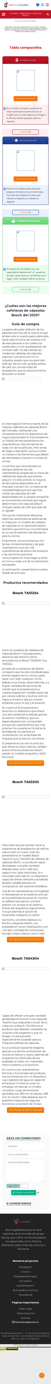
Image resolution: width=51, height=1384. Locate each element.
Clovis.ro (25, 1271)
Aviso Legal (25, 1308)
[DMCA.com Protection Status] (9, 1350)
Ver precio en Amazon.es (25, 98)
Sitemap (25, 1318)
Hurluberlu (25, 1281)
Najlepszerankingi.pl (25, 1276)
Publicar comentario (24, 1192)
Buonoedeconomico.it (25, 1290)
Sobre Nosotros (25, 1313)
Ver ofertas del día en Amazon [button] (25, 763)
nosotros (32, 31)
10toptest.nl (25, 1267)
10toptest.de (25, 1295)
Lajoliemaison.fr (25, 1285)
